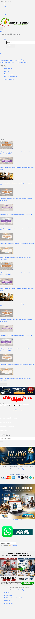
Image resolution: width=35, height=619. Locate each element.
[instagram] (5, 14)
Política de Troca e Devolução (13, 598)
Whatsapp (7, 600)
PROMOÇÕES (19, 60)
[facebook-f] (4, 4)
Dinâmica (3, 430)
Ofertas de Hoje (5, 422)
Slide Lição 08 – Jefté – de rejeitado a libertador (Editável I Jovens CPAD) (16, 214)
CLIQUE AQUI (17, 520)
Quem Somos (8, 603)
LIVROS (13, 63)
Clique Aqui (21, 469)
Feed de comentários (10, 76)
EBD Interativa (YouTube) (9, 418)
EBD (19, 63)
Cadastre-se (8, 68)
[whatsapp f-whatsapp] (5, 6)
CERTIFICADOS (5, 63)
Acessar (6, 71)
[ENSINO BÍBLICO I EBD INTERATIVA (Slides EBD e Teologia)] (17, 390)
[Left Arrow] (2, 385)
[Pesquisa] (5, 39)
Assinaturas (8, 595)
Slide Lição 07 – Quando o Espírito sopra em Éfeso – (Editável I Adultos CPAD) (17, 243)
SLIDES (6, 60)
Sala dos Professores (7, 426)
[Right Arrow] (5, 385)
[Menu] (1, 28)
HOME (2, 60)
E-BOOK (12, 60)
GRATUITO (24, 63)
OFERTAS (7, 592)
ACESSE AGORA (17, 410)
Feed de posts (8, 74)
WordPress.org (9, 79)
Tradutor (14, 545)
